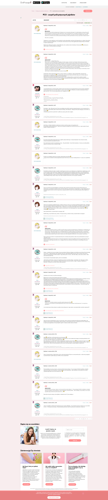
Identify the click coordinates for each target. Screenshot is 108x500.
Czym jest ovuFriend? (70, 6)
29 (86, 20)
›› (90, 20)
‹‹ (75, 419)
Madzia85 (37, 93)
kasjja (37, 192)
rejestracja (78, 6)
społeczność (83, 2)
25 (79, 418)
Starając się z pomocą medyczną (42, 11)
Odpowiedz (88, 11)
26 (80, 20)
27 (82, 20)
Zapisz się (75, 440)
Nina (37, 280)
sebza (37, 113)
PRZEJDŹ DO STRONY (54, 497)
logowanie (85, 6)
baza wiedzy (73, 2)
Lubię (87, 25)
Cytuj (84, 25)
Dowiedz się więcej (56, 494)
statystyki (64, 2)
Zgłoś (90, 25)
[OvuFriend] (25, 3)
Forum (33, 11)
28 (84, 20)
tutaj (69, 436)
